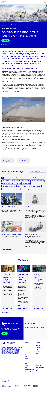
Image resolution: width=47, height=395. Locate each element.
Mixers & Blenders (21, 186)
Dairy (26, 350)
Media (37, 351)
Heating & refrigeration (28, 359)
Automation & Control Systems (12, 177)
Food (26, 356)
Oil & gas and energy (29, 369)
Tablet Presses (5, 189)
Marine (26, 365)
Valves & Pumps (25, 189)
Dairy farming (28, 352)
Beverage (27, 346)
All (2, 177)
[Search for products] (29, 171)
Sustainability (39, 347)
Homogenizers (26, 183)
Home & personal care (28, 362)
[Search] (42, 2)
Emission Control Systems (37, 180)
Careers (37, 353)
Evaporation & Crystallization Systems (11, 183)
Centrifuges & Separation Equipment (31, 177)
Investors (38, 349)
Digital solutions (6, 180)
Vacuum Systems (15, 189)
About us (38, 345)
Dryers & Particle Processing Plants (20, 180)
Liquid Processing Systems (8, 186)
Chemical (3, 24)
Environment (27, 354)
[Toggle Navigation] (45, 2)
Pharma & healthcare (29, 371)
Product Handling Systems (34, 186)
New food (27, 367)
